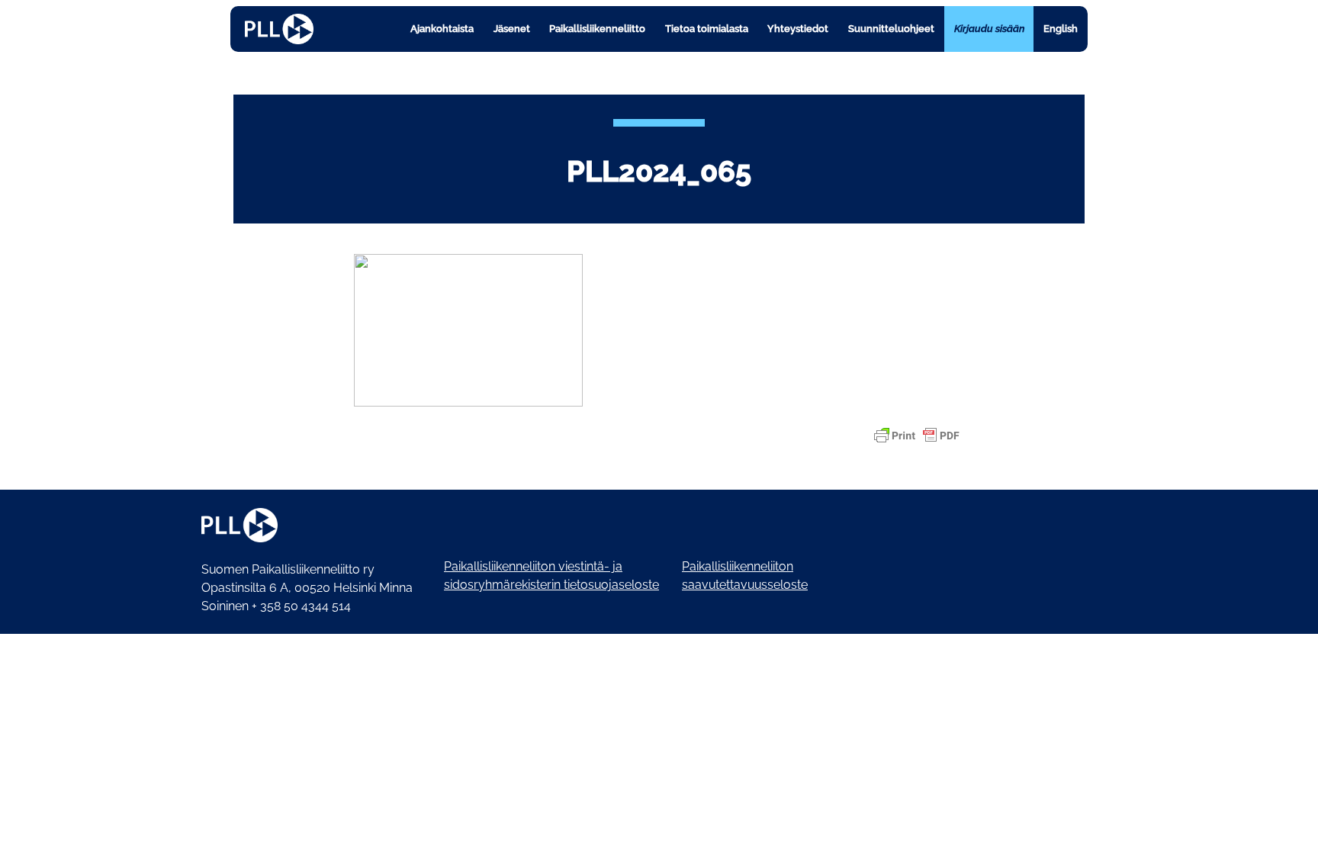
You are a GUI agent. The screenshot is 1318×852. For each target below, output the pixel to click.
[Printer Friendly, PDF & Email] (917, 435)
